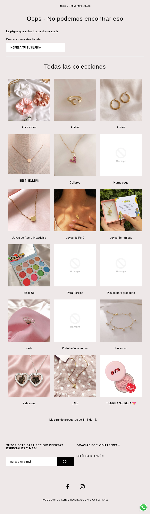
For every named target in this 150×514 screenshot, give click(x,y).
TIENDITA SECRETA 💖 (121, 403)
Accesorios (29, 127)
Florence (102, 500)
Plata (29, 348)
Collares (75, 182)
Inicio (63, 6)
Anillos (75, 127)
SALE (75, 403)
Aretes (121, 127)
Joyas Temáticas (121, 237)
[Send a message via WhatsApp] (143, 507)
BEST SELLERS (29, 180)
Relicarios (29, 403)
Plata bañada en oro (75, 348)
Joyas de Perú (75, 237)
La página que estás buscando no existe (32, 31)
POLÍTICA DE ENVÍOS (90, 456)
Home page (120, 182)
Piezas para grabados (121, 293)
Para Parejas (75, 293)
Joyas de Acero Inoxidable (29, 237)
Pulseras (121, 348)
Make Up (29, 293)
